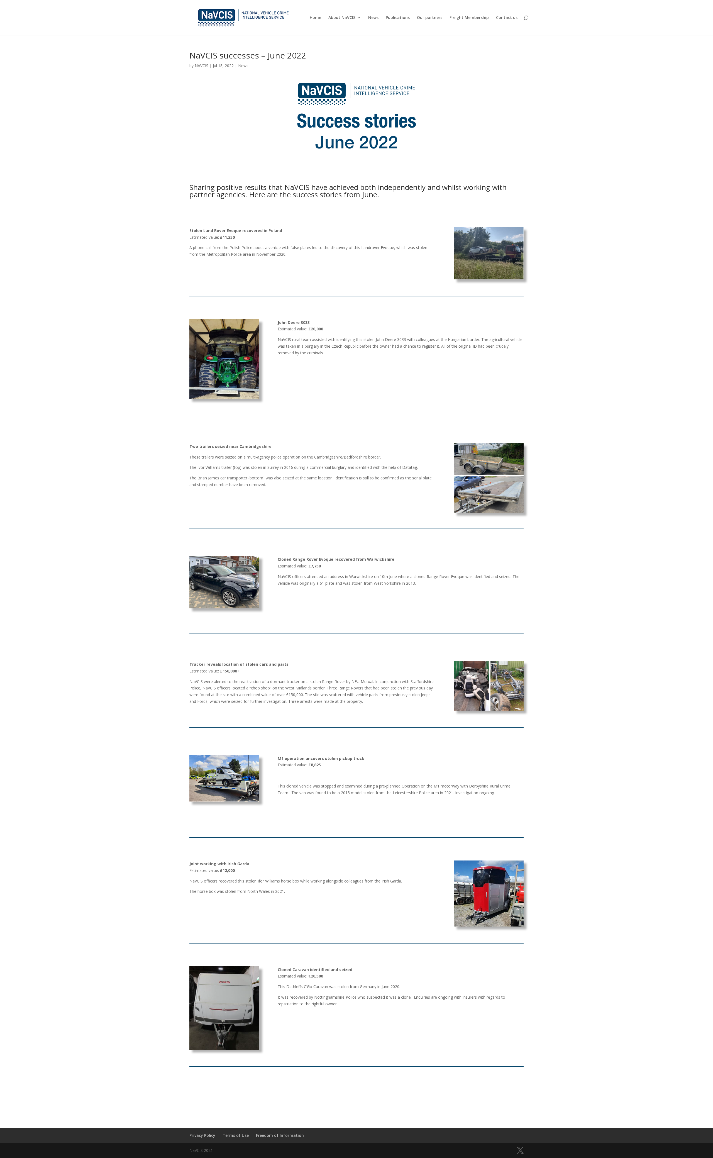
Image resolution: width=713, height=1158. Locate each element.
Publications (398, 18)
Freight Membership (469, 18)
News (373, 18)
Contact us (506, 18)
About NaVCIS (341, 18)
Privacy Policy (202, 1135)
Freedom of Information (280, 1135)
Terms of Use (236, 1135)
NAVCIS (201, 65)
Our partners (429, 18)
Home (315, 18)
